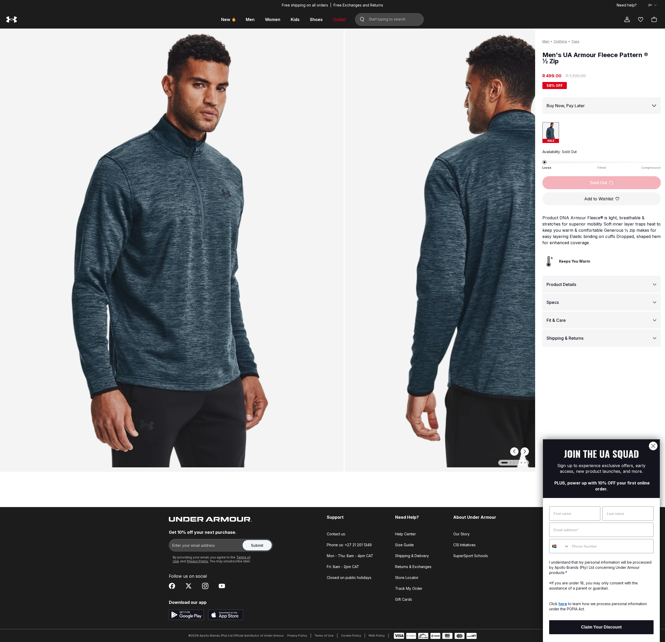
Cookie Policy (351, 635)
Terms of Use (324, 635)
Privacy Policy (297, 635)
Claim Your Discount (601, 627)
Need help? (627, 5)
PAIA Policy (377, 635)
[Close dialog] (653, 445)
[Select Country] (652, 5)
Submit (257, 545)
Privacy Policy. (198, 561)
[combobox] (559, 546)
